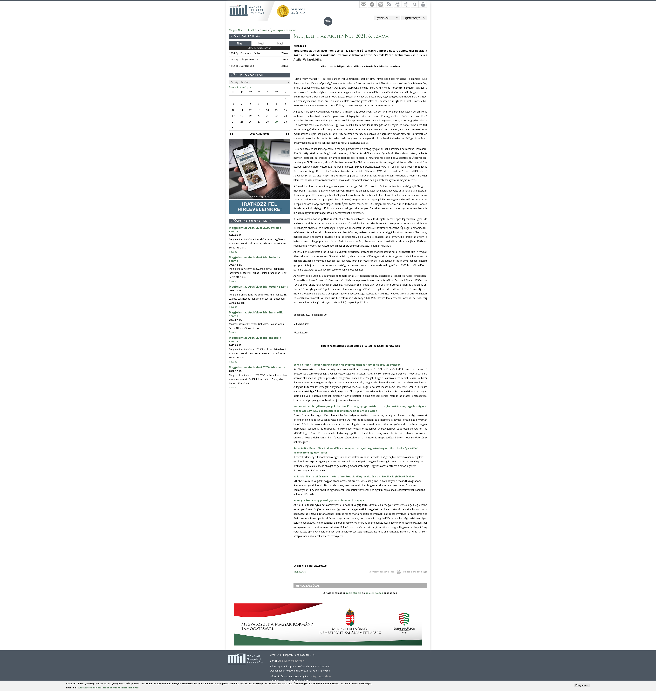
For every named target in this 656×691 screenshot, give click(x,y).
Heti (261, 43)
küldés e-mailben (412, 571)
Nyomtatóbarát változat (381, 571)
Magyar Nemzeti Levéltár (243, 30)
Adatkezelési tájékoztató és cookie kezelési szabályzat (108, 687)
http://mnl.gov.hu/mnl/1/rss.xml (389, 4)
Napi (240, 43)
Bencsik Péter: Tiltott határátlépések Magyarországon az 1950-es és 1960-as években (346, 364)
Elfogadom (581, 685)
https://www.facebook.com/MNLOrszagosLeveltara (372, 4)
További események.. (240, 87)
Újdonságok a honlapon (283, 30)
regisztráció (353, 593)
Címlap (263, 30)
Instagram (380, 4)
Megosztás (299, 571)
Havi (280, 43)
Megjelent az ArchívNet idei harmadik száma (256, 314)
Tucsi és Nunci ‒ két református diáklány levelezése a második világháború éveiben (354, 476)
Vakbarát (397, 4)
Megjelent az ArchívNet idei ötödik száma (258, 286)
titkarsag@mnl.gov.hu (291, 660)
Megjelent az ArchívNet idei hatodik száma (254, 259)
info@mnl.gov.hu (321, 676)
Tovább (233, 251)
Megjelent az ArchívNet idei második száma (255, 339)
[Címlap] (247, 10)
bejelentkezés (374, 593)
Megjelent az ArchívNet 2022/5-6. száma (257, 367)
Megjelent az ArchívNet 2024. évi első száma (255, 229)
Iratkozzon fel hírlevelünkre (363, 4)
